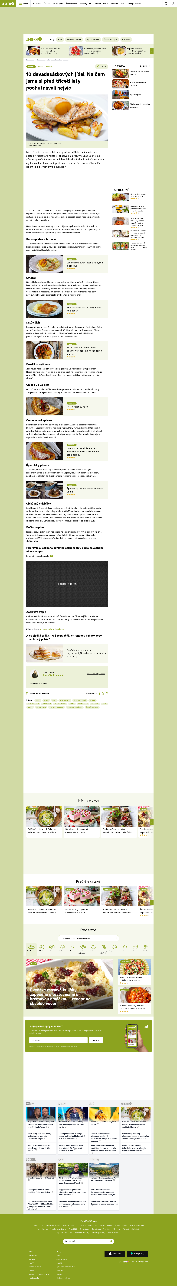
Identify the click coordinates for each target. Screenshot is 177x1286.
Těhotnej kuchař (118, 3)
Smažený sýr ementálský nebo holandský (84, 309)
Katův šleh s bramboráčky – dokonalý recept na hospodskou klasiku (84, 350)
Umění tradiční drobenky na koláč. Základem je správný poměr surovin (104, 1202)
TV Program (58, 3)
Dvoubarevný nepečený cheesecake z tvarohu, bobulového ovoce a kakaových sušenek (80, 831)
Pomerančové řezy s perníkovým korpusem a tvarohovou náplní (138, 208)
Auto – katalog (42, 1229)
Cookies (31, 1270)
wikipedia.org (58, 629)
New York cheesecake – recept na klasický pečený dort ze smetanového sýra (139, 234)
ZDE (51, 556)
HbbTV (31, 1263)
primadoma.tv (46, 629)
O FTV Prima (33, 1252)
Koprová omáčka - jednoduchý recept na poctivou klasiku (136, 50)
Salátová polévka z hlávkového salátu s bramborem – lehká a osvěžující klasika (42, 831)
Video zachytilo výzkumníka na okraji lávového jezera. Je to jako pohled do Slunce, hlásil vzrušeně (103, 1147)
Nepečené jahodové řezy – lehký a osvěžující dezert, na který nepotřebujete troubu (95, 51)
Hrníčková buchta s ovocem (138, 83)
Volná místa (33, 1256)
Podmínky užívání (35, 1267)
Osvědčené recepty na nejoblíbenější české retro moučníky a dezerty (86, 653)
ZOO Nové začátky (137, 1225)
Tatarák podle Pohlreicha (101, 1229)
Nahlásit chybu (34, 1278)
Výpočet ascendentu (64, 1233)
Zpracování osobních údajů (65, 1267)
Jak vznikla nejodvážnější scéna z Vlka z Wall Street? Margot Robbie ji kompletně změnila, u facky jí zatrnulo (41, 1205)
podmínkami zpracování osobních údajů (64, 1046)
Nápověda (59, 1270)
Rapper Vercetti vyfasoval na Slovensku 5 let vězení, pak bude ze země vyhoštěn (72, 1192)
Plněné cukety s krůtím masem (139, 73)
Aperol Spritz (135, 95)
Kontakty (59, 1263)
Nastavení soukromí (63, 1278)
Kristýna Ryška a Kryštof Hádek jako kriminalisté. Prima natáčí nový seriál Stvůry (71, 1147)
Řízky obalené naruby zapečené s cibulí (138, 195)
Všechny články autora (96, 674)
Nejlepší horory (68, 1225)
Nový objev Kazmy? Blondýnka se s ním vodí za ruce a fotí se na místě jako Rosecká (72, 1204)
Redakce (59, 1274)
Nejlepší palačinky (98, 1233)
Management (61, 1252)
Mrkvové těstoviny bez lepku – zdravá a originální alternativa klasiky (133, 1008)
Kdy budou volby (121, 1225)
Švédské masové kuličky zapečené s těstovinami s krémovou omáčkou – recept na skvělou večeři (60, 996)
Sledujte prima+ (134, 3)
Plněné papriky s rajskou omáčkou (140, 105)
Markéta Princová (45, 66)
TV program (81, 1225)
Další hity (144, 66)
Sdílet (102, 67)
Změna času (92, 1225)
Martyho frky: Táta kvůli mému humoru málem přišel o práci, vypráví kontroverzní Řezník (70, 1180)
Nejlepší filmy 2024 (53, 1225)
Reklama (32, 1259)
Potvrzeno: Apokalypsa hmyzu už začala (103, 1123)
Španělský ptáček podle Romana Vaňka (85, 490)
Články (47, 3)
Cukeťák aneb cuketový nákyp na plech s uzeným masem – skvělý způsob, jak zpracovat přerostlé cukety (51, 54)
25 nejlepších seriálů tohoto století (41, 1178)
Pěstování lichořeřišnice (131, 1229)
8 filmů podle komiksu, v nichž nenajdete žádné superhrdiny (39, 1191)
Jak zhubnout (38, 1225)
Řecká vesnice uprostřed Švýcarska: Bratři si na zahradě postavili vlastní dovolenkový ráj (103, 1192)
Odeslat (96, 1040)
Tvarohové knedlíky (82, 1233)
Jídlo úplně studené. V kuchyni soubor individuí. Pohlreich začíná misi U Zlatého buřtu (72, 1136)
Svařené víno (84, 1229)
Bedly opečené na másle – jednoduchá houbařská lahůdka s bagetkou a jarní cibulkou (118, 831)
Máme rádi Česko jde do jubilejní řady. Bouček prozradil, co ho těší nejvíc (71, 1124)
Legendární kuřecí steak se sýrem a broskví (85, 264)
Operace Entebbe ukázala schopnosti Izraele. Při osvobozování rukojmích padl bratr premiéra (104, 1137)
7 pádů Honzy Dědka (58, 1229)
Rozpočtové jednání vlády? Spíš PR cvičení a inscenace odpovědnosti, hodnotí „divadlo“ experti (41, 1124)
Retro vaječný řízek (77, 406)
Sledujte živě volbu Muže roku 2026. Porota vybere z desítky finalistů (39, 1147)
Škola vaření (71, 3)
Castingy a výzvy (62, 1259)
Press (58, 1256)
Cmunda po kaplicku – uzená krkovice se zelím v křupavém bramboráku (83, 451)
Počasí (109, 1225)
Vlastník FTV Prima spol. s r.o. (39, 1274)
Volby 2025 (73, 1229)
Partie (102, 1225)
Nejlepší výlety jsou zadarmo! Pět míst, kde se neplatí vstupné (103, 1179)
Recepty (37, 3)
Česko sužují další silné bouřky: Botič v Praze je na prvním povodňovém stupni (39, 1136)
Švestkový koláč (114, 1233)
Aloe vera (116, 1229)
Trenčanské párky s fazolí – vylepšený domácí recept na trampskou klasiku (137, 221)
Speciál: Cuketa (101, 3)
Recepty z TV (86, 3)
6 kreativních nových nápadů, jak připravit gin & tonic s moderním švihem (139, 246)
